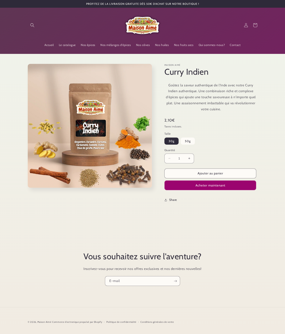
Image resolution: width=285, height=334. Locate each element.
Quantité (169, 150)
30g (171, 141)
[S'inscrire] (175, 281)
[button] (32, 25)
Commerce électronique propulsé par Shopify (77, 321)
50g (188, 141)
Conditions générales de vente (157, 321)
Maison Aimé (44, 321)
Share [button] (173, 200)
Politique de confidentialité (121, 321)
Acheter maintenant (210, 185)
